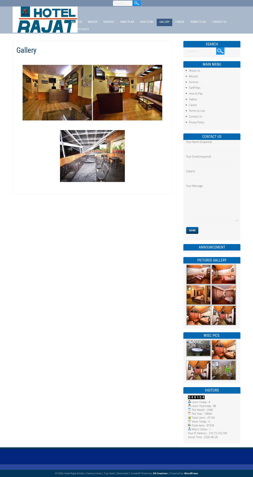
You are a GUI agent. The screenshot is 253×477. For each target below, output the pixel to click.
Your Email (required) (198, 156)
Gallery (164, 22)
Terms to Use (198, 22)
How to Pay (147, 22)
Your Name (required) (199, 142)
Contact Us (219, 22)
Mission (92, 22)
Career (179, 22)
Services (108, 22)
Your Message (194, 186)
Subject (190, 171)
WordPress (191, 473)
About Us (76, 22)
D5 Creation (160, 473)
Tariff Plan (127, 22)
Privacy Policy (80, 29)
